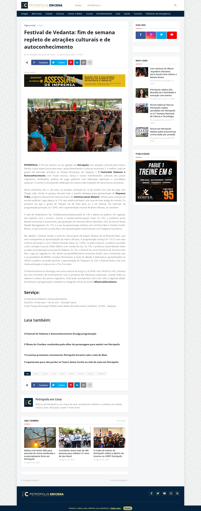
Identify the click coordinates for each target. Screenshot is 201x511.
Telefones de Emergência (158, 13)
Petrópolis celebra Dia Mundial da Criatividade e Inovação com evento (163, 92)
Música (80, 373)
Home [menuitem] (78, 5)
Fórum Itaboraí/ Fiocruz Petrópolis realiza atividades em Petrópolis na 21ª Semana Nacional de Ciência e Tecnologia (162, 110)
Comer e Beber (75, 13)
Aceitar (128, 508)
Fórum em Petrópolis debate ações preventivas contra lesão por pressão (163, 131)
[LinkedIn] (77, 62)
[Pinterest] (71, 62)
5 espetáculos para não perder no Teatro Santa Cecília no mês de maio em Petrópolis (72, 362)
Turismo (138, 13)
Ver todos (121, 421)
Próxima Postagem (118, 480)
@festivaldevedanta (105, 281)
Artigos (24, 13)
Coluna (45, 373)
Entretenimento (104, 13)
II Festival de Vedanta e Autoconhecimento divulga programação (60, 333)
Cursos (89, 13)
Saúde (127, 13)
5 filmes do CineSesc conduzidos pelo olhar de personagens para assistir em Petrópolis (72, 344)
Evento (71, 373)
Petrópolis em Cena (48, 399)
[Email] (83, 62)
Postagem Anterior (31, 480)
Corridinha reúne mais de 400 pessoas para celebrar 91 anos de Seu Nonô (74, 453)
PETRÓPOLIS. (31, 164)
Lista (118, 13)
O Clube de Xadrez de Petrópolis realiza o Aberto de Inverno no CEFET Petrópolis (109, 453)
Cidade (48, 13)
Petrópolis (83, 164)
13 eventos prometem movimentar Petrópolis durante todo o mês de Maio (65, 354)
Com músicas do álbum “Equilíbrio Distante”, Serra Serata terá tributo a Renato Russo (163, 73)
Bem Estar (37, 13)
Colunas (60, 13)
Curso (54, 373)
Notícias (90, 373)
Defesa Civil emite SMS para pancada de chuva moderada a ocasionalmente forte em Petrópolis (39, 455)
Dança (62, 373)
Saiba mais (115, 508)
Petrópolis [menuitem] (94, 5)
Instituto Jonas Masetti (87, 196)
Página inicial (29, 25)
